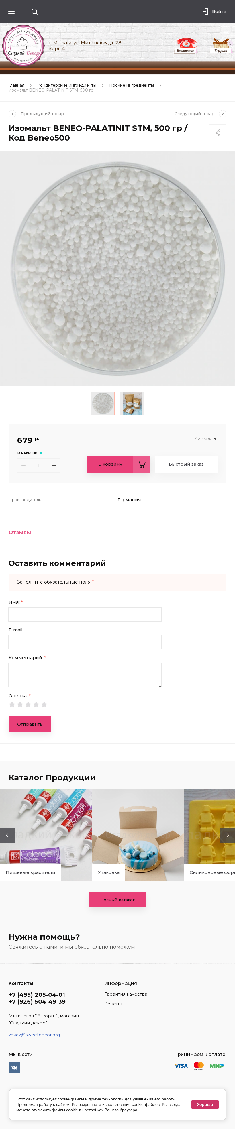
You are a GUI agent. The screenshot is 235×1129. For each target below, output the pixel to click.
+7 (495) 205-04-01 (37, 994)
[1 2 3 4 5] (117, 704)
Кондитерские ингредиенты (66, 85)
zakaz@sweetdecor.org (34, 1034)
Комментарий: (27, 657)
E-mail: (16, 630)
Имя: (16, 602)
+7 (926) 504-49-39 (37, 1001)
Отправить (29, 724)
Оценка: (20, 695)
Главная (16, 85)
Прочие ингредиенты (131, 85)
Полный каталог (117, 900)
